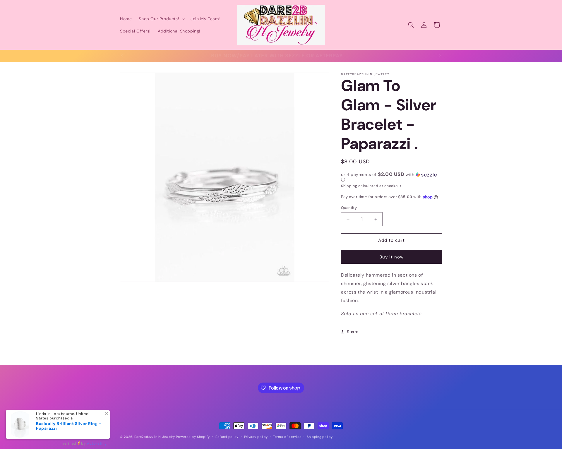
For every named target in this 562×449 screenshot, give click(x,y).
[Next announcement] (440, 55)
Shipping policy (320, 436)
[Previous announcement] (122, 55)
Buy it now (391, 257)
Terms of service (287, 436)
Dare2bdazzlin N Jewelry (154, 437)
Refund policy (227, 436)
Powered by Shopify (193, 437)
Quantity (349, 207)
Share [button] (353, 331)
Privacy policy (256, 436)
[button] (161, 19)
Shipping (349, 186)
